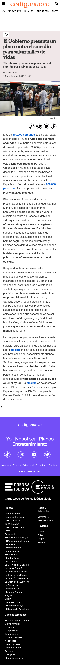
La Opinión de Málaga (16, 578)
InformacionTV (46, 520)
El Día (8, 531)
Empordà (10, 534)
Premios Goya (12, 644)
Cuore (41, 532)
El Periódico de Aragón (17, 538)
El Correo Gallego (14, 606)
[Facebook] (54, 126)
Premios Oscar (13, 648)
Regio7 (8, 596)
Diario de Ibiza (12, 520)
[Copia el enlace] (32, 126)
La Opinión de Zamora (17, 582)
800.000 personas (24, 134)
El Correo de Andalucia (17, 609)
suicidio (16, 350)
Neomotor (10, 641)
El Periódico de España (17, 541)
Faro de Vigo (11, 561)
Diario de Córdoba (15, 517)
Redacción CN (12, 73)
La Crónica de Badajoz (17, 565)
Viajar (41, 539)
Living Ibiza (10, 655)
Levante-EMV (12, 589)
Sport (8, 599)
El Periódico (11, 544)
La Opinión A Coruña (16, 572)
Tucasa (9, 651)
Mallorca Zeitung (13, 592)
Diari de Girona (13, 514)
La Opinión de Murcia (16, 575)
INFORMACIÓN (12, 524)
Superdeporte (12, 602)
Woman (42, 542)
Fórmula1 (9, 627)
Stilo (40, 535)
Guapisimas (11, 631)
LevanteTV (43, 517)
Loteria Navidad (13, 638)
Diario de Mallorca (14, 527)
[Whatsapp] (39, 126)
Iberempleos (12, 634)
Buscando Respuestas (17, 621)
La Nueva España (14, 568)
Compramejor (12, 624)
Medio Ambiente (14, 658)
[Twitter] (46, 126)
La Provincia (11, 585)
